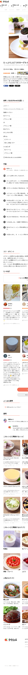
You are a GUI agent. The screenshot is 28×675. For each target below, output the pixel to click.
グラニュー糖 (7, 119)
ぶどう (5, 105)
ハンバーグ (6, 624)
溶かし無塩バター (9, 143)
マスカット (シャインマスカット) (13, 109)
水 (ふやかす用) (8, 132)
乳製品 (5, 549)
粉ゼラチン (6, 129)
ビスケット (7, 139)
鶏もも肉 (6, 599)
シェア (6, 85)
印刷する (18, 85)
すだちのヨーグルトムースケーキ (11, 515)
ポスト (12, 85)
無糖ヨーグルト (8, 112)
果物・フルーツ (8, 571)
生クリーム (6, 116)
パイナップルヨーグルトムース (11, 486)
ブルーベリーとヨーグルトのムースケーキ (11, 458)
